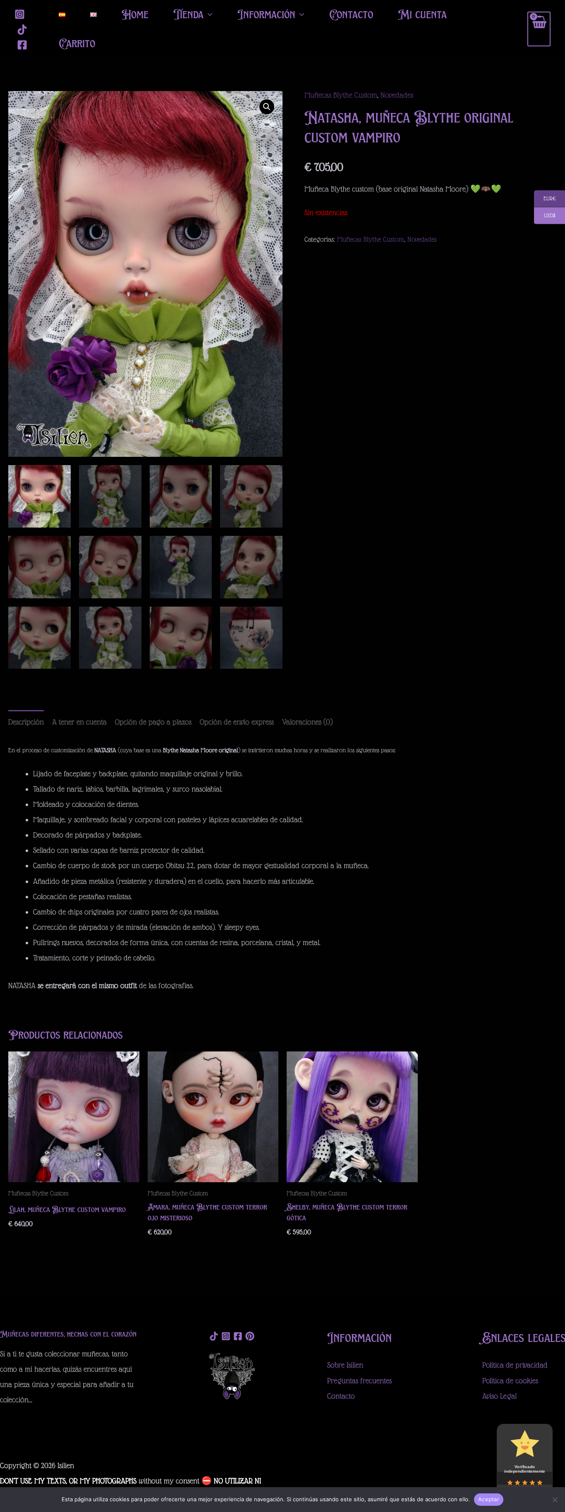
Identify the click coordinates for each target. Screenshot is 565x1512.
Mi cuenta (422, 14)
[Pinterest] (250, 1336)
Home (135, 14)
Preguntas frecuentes (359, 1380)
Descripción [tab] (26, 722)
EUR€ (545, 198)
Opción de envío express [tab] (237, 722)
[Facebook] (22, 45)
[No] (555, 1499)
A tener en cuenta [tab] (79, 722)
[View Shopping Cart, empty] (539, 29)
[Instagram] (19, 14)
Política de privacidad (515, 1365)
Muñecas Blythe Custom (340, 95)
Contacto (351, 14)
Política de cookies (510, 1380)
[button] (266, 106)
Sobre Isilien (345, 1365)
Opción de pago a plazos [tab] (153, 722)
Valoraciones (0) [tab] (307, 722)
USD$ (544, 215)
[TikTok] (22, 29)
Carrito (77, 43)
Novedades (397, 95)
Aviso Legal (499, 1396)
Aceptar (488, 1499)
